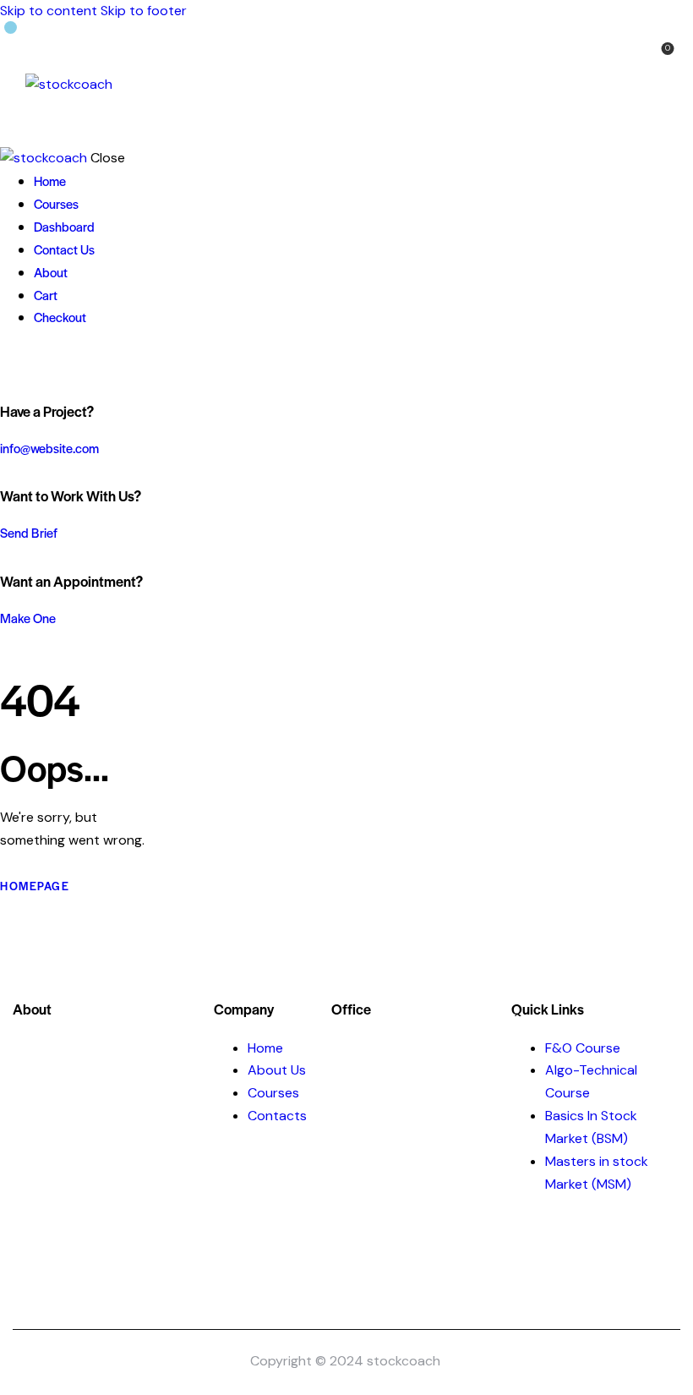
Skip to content (48, 10)
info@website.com (49, 448)
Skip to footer (144, 10)
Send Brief (28, 532)
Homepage (34, 886)
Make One (28, 617)
